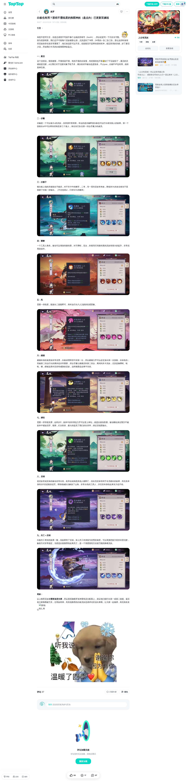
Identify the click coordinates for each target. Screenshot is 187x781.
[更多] (127, 11)
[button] (180, 4)
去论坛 (148, 48)
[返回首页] (16, 4)
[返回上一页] (39, 11)
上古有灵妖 (143, 37)
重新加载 (83, 761)
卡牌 (140, 42)
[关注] (121, 11)
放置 (153, 42)
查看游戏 (169, 48)
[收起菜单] (5, 4)
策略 (147, 42)
